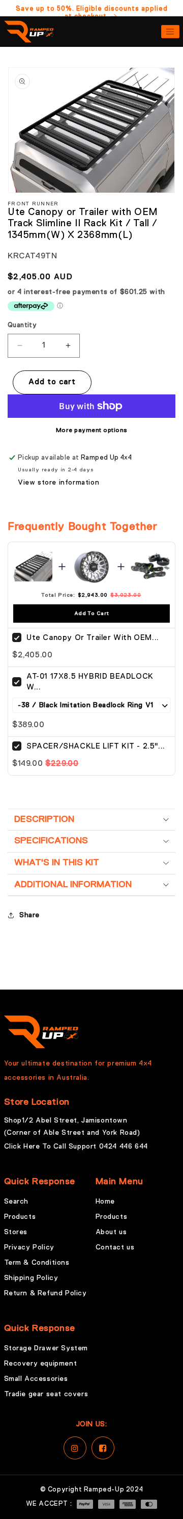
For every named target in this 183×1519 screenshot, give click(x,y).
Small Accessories (36, 1378)
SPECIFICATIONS (51, 840)
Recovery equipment (40, 1363)
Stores (16, 1232)
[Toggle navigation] (170, 31)
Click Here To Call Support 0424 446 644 (76, 1146)
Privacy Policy (29, 1247)
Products (20, 1216)
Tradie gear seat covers (46, 1394)
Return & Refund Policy (45, 1293)
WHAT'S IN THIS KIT (56, 862)
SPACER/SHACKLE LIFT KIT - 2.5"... (95, 746)
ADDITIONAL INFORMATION (73, 884)
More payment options (92, 431)
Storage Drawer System (46, 1348)
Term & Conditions (37, 1262)
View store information (58, 482)
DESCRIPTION (44, 819)
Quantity (22, 325)
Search (16, 1201)
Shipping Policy (31, 1278)
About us (111, 1232)
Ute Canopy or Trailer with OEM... (92, 638)
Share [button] (29, 915)
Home (105, 1201)
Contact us (115, 1247)
